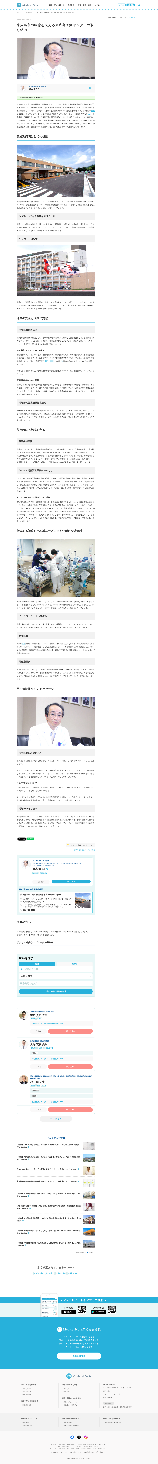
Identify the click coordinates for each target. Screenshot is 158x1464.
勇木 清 (38, 868)
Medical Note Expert (111, 1422)
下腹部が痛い (61, 1273)
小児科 (39, 1019)
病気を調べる (26, 1388)
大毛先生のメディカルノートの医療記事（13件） (48, 1059)
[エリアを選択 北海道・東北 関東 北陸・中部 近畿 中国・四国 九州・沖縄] (56, 976)
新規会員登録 (79, 1356)
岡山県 (33, 1019)
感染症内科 (49, 1048)
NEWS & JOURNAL (70, 1405)
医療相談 (71, 5)
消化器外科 (40, 1048)
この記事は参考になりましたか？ (82, 845)
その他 (97, 5)
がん (89, 114)
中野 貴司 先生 (38, 1015)
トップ (19, 12)
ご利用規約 (106, 1391)
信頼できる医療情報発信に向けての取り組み (118, 1388)
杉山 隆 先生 (37, 1081)
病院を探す (67, 1388)
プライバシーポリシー (110, 1394)
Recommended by (81, 1252)
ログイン (122, 5)
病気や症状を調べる (56, 5)
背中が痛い (50, 1273)
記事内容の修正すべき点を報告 (84, 850)
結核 (93, 111)
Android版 (25, 1425)
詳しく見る (70, 1031)
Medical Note (68, 1422)
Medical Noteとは (109, 1384)
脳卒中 (52, 361)
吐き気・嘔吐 (39, 1273)
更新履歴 (132, 18)
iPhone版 (25, 1422)
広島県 (35, 873)
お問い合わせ (107, 1397)
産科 (38, 1085)
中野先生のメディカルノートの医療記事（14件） (48, 1023)
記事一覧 (29, 12)
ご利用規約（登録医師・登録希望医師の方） (118, 1407)
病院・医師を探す (84, 5)
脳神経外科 (44, 873)
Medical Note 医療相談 (71, 1425)
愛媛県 (33, 1085)
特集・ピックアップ (70, 1402)
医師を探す (67, 1391)
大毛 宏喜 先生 (38, 1044)
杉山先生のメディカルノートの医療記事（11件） (48, 1102)
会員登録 (131, 5)
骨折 (46, 361)
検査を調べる (26, 1394)
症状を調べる (26, 1391)
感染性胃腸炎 (73, 1273)
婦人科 (44, 1085)
